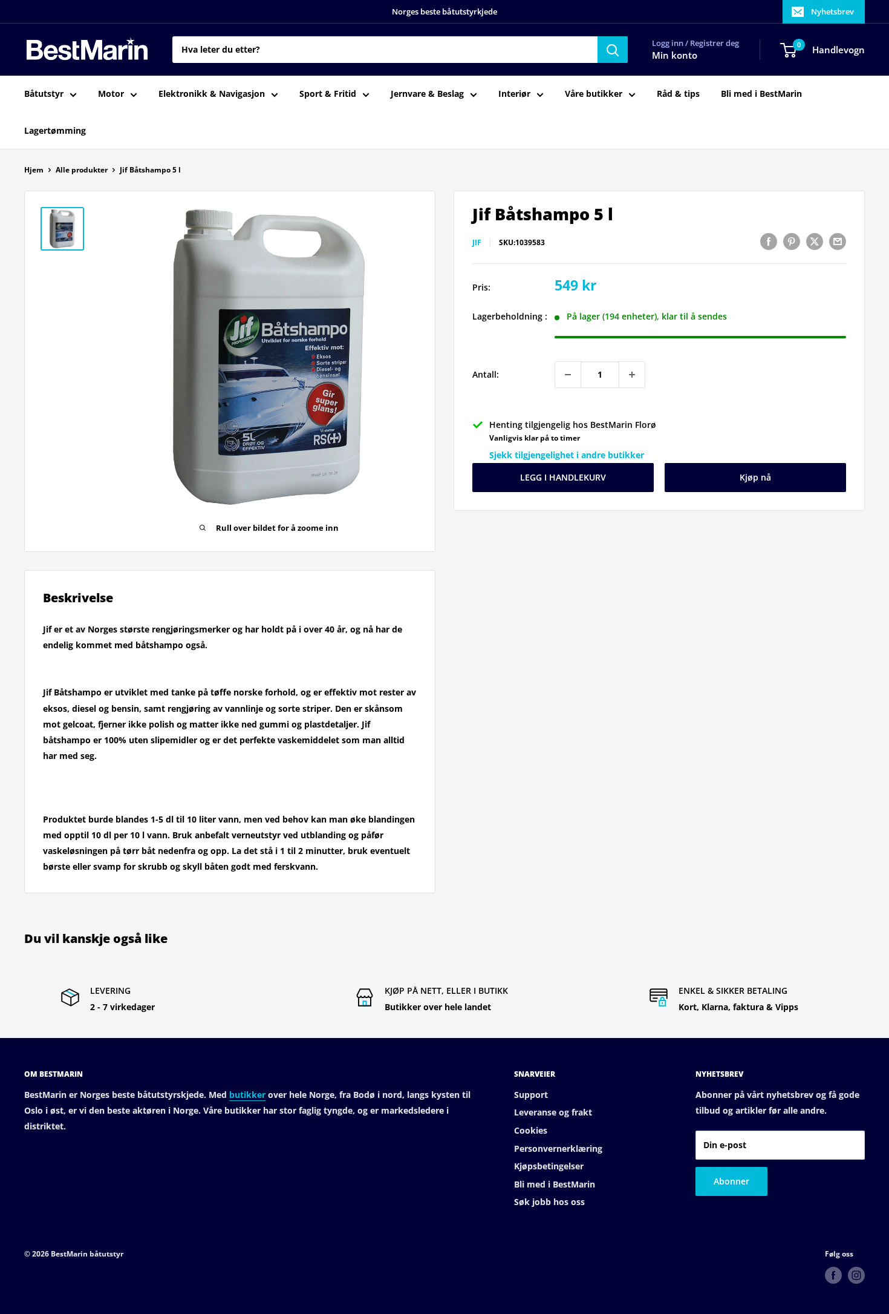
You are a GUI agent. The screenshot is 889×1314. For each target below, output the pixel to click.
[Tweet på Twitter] (814, 241)
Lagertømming (55, 130)
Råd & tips (678, 94)
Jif (476, 243)
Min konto (674, 56)
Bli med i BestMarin (761, 94)
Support (531, 1094)
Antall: (485, 374)
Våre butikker (593, 94)
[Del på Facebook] (768, 241)
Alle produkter (82, 170)
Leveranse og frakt (553, 1112)
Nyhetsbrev (832, 11)
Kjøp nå (755, 478)
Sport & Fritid (327, 94)
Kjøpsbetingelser (549, 1166)
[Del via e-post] (837, 241)
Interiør (514, 94)
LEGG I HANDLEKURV (563, 478)
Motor (111, 94)
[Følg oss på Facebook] (833, 1275)
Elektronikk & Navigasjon (211, 94)
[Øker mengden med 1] (632, 374)
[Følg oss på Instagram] (856, 1275)
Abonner (731, 1181)
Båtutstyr (43, 94)
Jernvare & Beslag (427, 94)
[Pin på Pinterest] (791, 241)
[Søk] (613, 49)
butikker (247, 1094)
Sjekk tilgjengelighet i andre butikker (566, 455)
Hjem (34, 170)
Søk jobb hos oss (549, 1201)
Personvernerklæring (558, 1148)
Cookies (530, 1130)
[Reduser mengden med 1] (568, 374)
